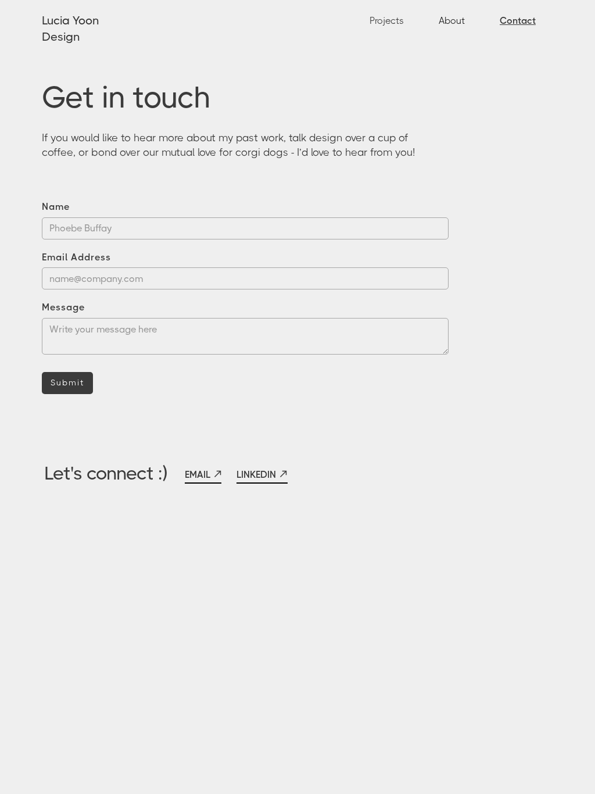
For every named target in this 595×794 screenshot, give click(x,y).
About (452, 20)
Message (63, 307)
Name (56, 206)
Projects (387, 20)
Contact (518, 20)
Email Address (76, 257)
